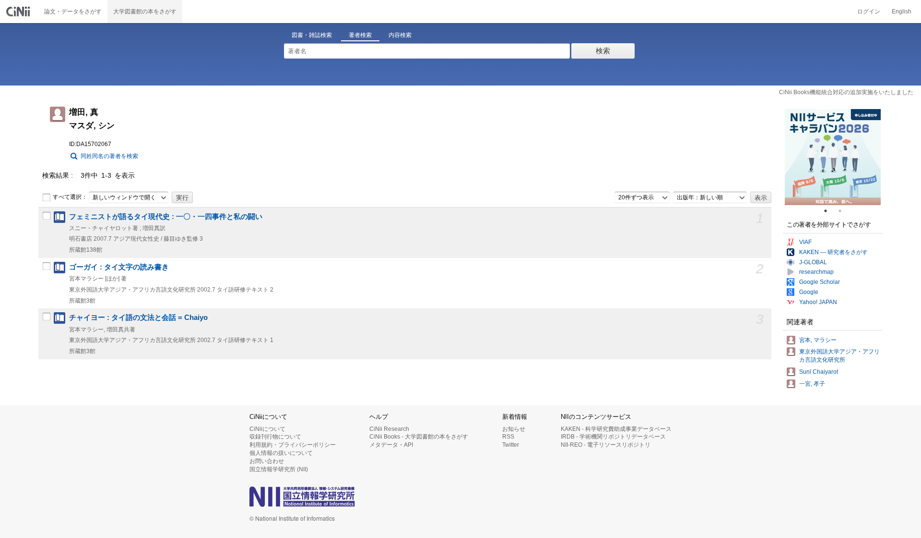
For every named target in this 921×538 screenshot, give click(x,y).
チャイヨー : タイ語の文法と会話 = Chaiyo (138, 317)
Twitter (510, 444)
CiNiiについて (267, 429)
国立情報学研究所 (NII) (278, 469)
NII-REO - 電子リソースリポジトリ (605, 444)
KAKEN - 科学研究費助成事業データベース (616, 429)
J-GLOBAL (813, 262)
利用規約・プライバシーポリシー (292, 444)
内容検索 (400, 35)
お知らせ (513, 429)
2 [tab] (844, 211)
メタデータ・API (391, 444)
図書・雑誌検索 (312, 35)
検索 (603, 51)
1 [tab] (829, 211)
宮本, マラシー (818, 340)
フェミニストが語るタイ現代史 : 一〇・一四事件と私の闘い (165, 216)
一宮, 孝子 (812, 383)
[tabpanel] (833, 157)
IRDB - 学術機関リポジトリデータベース (613, 436)
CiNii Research (389, 429)
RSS (508, 436)
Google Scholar (819, 282)
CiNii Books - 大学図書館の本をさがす (418, 436)
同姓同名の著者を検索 (109, 156)
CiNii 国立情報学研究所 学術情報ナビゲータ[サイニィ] (19, 11)
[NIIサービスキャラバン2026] (833, 157)
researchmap (816, 272)
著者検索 (360, 35)
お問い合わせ (266, 461)
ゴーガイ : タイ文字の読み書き (119, 267)
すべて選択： (70, 197)
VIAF (805, 242)
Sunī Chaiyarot (818, 371)
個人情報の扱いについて (281, 453)
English (901, 11)
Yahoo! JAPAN (818, 302)
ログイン (868, 11)
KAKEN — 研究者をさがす (833, 252)
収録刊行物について (275, 436)
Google (808, 292)
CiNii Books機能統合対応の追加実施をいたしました (846, 92)
